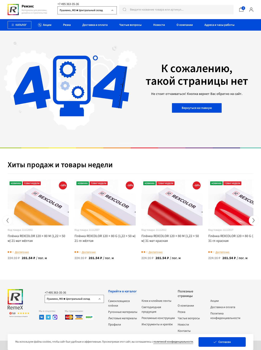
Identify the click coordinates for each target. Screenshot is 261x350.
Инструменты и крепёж (157, 324)
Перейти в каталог (122, 291)
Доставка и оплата (222, 307)
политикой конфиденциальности (173, 342)
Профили (114, 324)
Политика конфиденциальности (225, 315)
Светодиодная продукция (151, 309)
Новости (183, 324)
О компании (186, 305)
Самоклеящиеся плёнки (119, 303)
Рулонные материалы (122, 312)
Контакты (184, 331)
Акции (214, 301)
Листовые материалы (122, 318)
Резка (181, 312)
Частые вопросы (189, 318)
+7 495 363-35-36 (68, 4)
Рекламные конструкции (158, 318)
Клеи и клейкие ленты (156, 301)
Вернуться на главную (197, 108)
